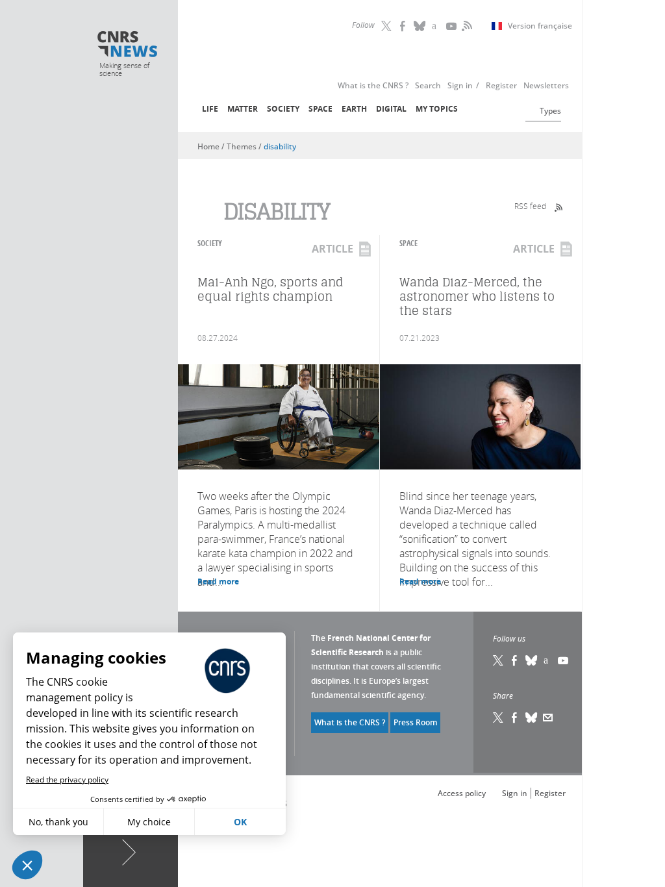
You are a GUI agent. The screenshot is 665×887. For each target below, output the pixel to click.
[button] (27, 865)
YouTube (452, 26)
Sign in (514, 793)
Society (283, 108)
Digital (391, 108)
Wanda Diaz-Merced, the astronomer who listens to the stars (477, 296)
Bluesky (531, 660)
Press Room (415, 722)
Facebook (403, 26)
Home (208, 146)
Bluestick (420, 26)
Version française (540, 26)
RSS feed (530, 206)
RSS (465, 26)
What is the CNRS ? (349, 722)
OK (240, 822)
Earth (354, 108)
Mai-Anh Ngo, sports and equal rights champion (270, 289)
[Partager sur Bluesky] (531, 717)
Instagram (436, 26)
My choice (149, 822)
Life (210, 108)
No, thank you (58, 822)
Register (550, 793)
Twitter (387, 26)
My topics (437, 108)
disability (280, 146)
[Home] (128, 45)
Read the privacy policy (67, 779)
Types (550, 110)
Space (320, 108)
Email (548, 717)
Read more (218, 581)
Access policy (462, 793)
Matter (242, 108)
